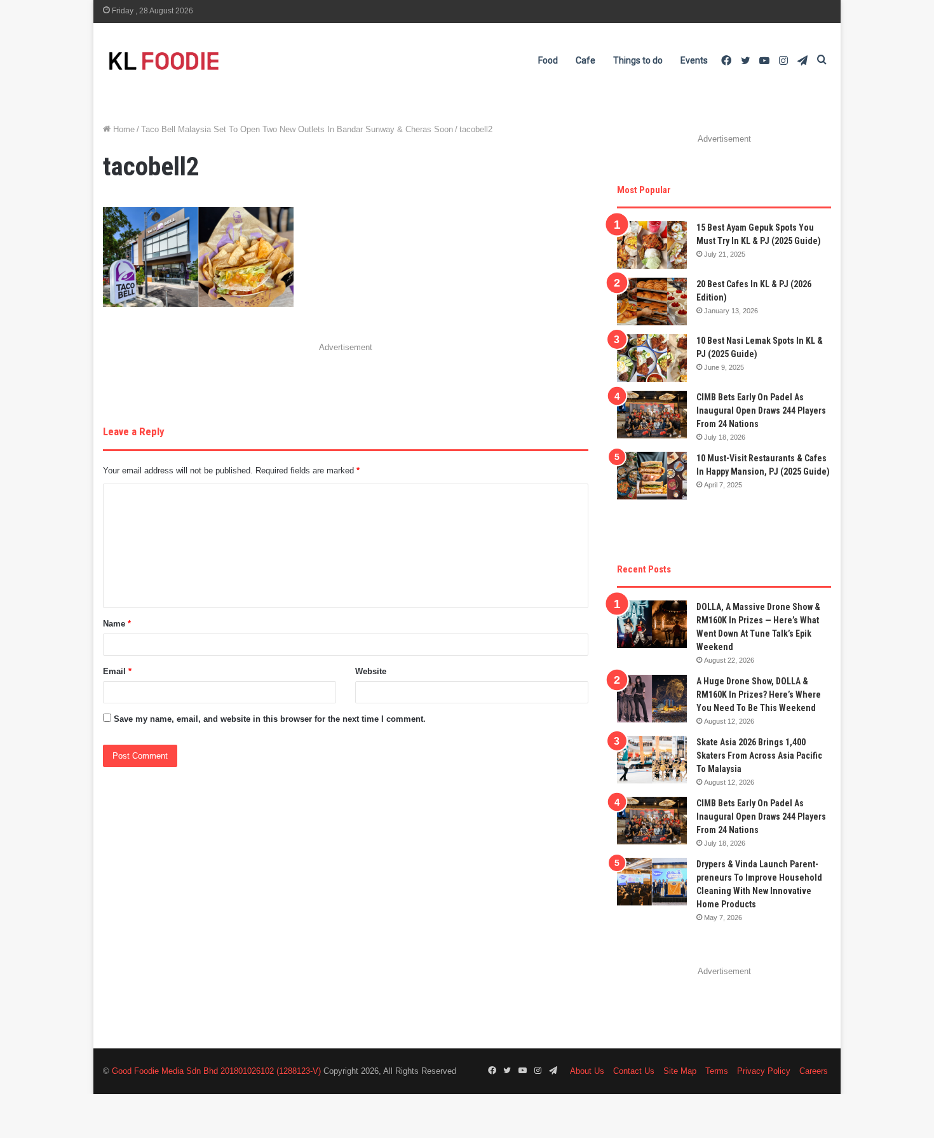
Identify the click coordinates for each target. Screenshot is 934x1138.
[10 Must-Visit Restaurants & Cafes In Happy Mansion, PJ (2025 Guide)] (652, 475)
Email (117, 671)
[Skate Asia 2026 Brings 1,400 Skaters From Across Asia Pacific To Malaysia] (652, 759)
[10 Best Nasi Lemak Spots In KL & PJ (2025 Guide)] (652, 358)
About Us (587, 1071)
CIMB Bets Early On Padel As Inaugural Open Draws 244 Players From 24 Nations (761, 410)
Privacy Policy (763, 1071)
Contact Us (633, 1071)
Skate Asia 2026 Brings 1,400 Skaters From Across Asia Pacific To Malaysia (759, 755)
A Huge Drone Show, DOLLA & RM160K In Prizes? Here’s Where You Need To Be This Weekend (758, 694)
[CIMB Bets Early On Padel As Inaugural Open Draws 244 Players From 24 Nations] (652, 414)
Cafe (585, 60)
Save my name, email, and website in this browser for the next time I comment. (270, 719)
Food (548, 60)
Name (117, 623)
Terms (716, 1071)
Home (123, 129)
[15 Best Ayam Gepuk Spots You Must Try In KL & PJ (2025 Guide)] (652, 245)
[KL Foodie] (214, 60)
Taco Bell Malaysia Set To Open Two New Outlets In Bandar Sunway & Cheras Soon (297, 129)
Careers (813, 1071)
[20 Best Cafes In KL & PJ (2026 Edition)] (652, 301)
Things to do (638, 60)
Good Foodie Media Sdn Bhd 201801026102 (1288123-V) (216, 1071)
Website (370, 671)
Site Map (679, 1071)
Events (694, 60)
